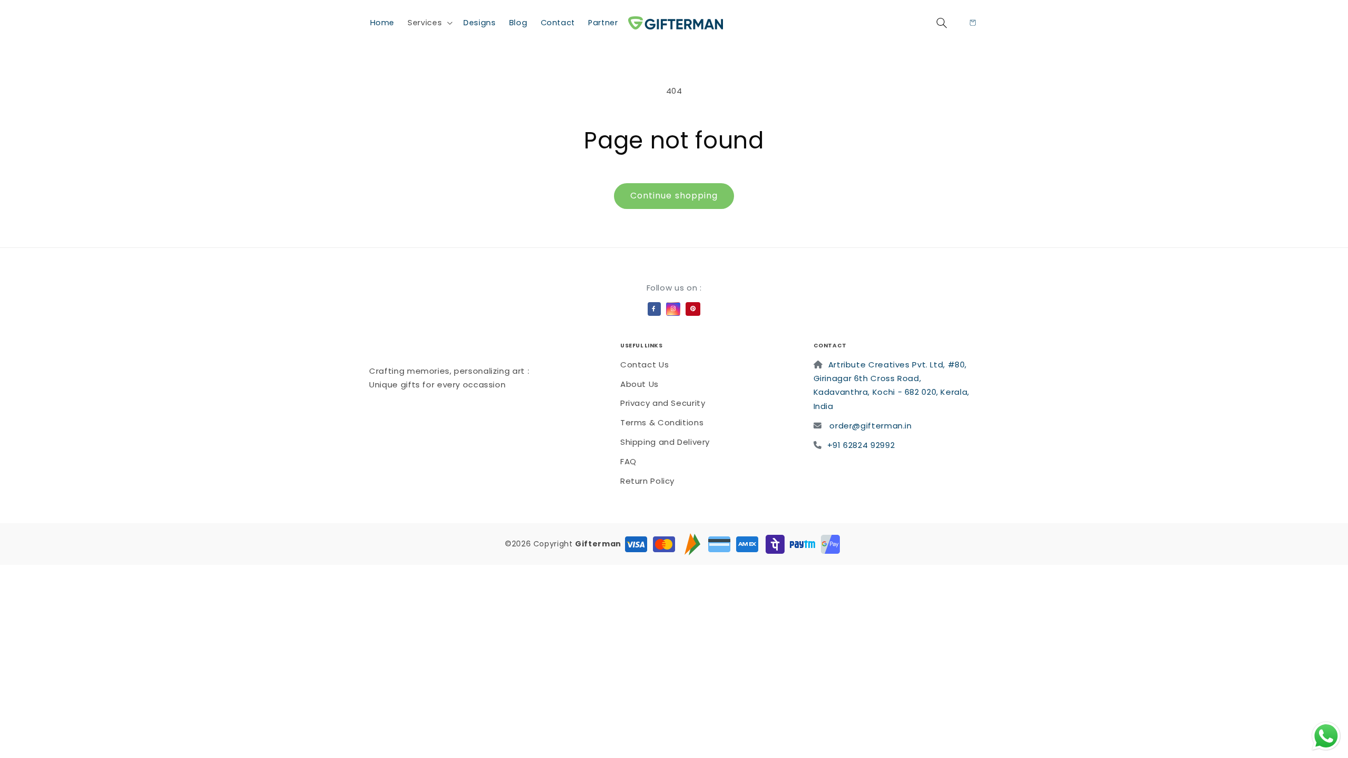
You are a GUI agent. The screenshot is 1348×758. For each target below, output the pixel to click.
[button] (429, 22)
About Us (639, 384)
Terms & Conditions (661, 422)
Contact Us (644, 364)
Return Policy (647, 480)
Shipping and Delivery (665, 441)
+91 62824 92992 (861, 445)
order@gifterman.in (870, 425)
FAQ (628, 461)
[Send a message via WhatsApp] (1326, 736)
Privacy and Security (663, 402)
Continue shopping (674, 196)
